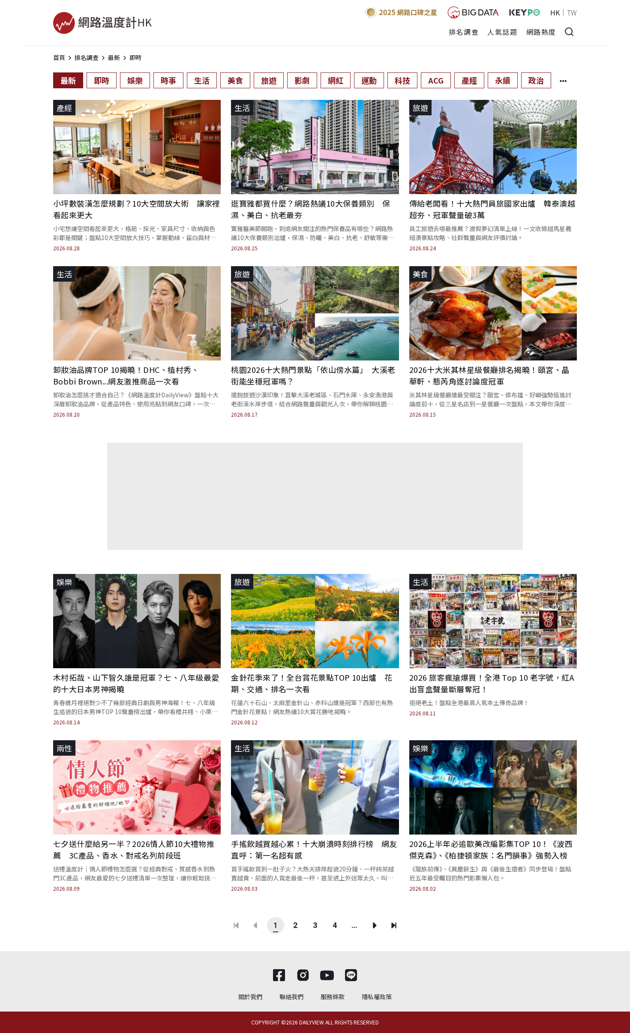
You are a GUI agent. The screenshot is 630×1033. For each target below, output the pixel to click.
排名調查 (464, 32)
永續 (502, 80)
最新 (114, 57)
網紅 (335, 80)
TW (572, 12)
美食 (235, 80)
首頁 (59, 57)
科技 (402, 80)
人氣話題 (502, 32)
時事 (168, 80)
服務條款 (333, 996)
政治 (536, 80)
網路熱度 (541, 32)
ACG (436, 80)
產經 (469, 80)
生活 (202, 80)
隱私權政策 (377, 996)
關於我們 (250, 996)
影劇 (302, 80)
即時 (135, 57)
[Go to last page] (393, 925)
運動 (369, 80)
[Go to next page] (374, 925)
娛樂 (135, 80)
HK (555, 12)
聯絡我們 (291, 996)
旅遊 (268, 80)
